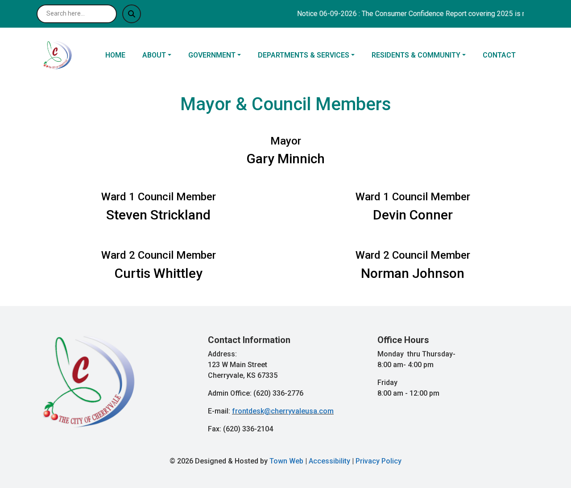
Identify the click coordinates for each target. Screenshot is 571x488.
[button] (162, 55)
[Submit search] (131, 13)
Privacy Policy (378, 461)
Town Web (286, 461)
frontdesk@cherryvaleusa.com (283, 411)
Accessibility (329, 461)
